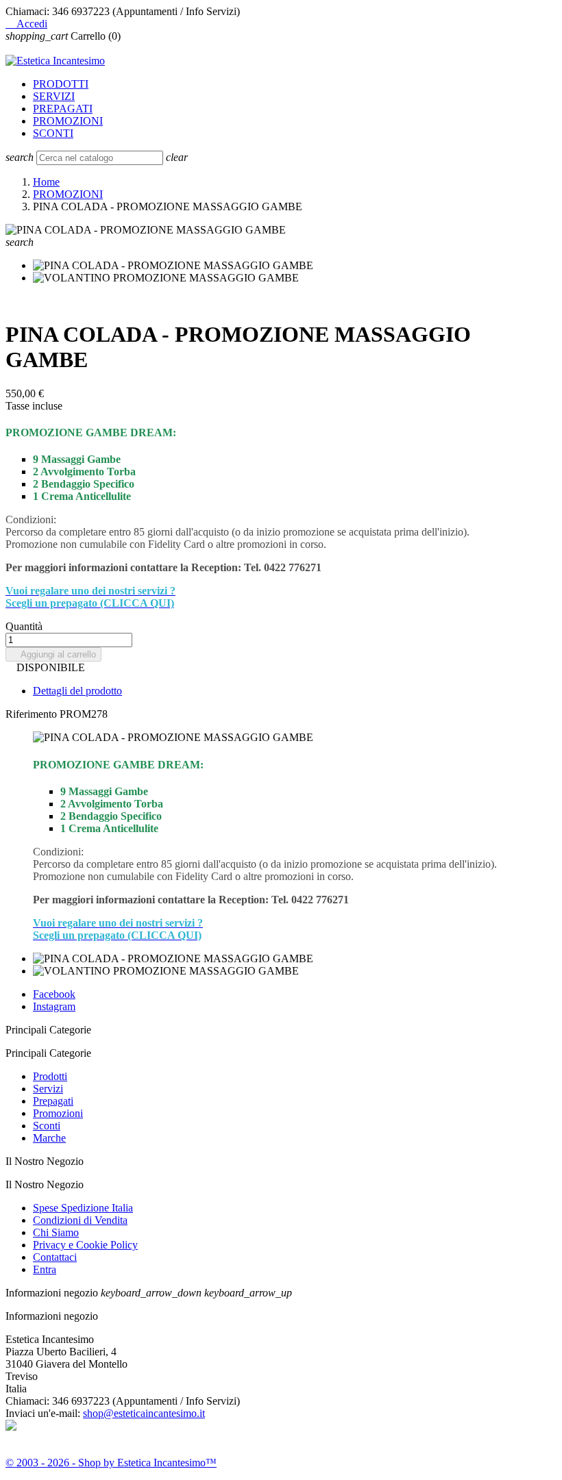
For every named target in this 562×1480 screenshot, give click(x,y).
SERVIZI (54, 96)
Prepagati (53, 1101)
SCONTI (53, 133)
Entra (44, 1269)
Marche (49, 1138)
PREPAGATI (63, 108)
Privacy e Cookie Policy (85, 1245)
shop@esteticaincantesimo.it (144, 1413)
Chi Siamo (56, 1232)
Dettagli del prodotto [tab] (77, 691)
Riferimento (32, 714)
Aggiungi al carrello (53, 654)
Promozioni (58, 1113)
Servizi (48, 1088)
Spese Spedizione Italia (83, 1208)
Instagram (54, 1006)
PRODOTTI (60, 84)
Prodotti (50, 1076)
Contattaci (55, 1257)
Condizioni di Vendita (80, 1220)
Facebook (54, 994)
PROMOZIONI (68, 121)
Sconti (46, 1125)
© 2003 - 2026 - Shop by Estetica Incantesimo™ (111, 1462)
